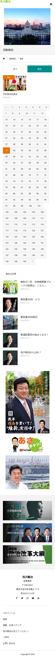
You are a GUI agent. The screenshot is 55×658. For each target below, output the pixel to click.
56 (14, 162)
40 (30, 144)
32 (14, 138)
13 (6, 119)
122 (7, 236)
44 (14, 150)
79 (6, 187)
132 (7, 249)
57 (22, 162)
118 (15, 230)
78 (45, 181)
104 (24, 212)
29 (38, 132)
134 (24, 249)
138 (15, 255)
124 (24, 236)
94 (30, 199)
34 (30, 138)
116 (42, 224)
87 (22, 193)
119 (24, 230)
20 (14, 125)
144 (24, 261)
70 (30, 175)
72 (45, 175)
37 (6, 144)
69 (22, 175)
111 (42, 218)
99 (22, 206)
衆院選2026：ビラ (30, 299)
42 (45, 144)
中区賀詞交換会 (10, 94)
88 (30, 193)
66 (45, 169)
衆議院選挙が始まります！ (35, 334)
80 (14, 187)
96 (45, 199)
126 (42, 236)
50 (14, 156)
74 (14, 181)
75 (22, 181)
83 (38, 187)
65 (38, 169)
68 (14, 175)
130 (33, 243)
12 (42, 113)
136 (42, 249)
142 (7, 261)
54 (45, 156)
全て (15, 69)
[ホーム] (4, 58)
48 (45, 150)
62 (14, 169)
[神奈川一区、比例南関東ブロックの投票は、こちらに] (10, 287)
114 (24, 224)
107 (7, 218)
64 (30, 169)
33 (22, 138)
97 (6, 206)
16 (30, 119)
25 (6, 132)
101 (39, 206)
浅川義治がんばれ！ (31, 352)
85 (6, 193)
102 (7, 212)
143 (15, 261)
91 (6, 199)
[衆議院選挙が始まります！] (10, 340)
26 (14, 132)
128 (15, 243)
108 (15, 218)
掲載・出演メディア (12, 625)
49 (6, 156)
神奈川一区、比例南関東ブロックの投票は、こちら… (36, 283)
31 (6, 138)
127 (7, 243)
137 (7, 255)
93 (22, 199)
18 (45, 119)
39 (22, 144)
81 (22, 187)
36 (45, 138)
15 (22, 119)
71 (38, 175)
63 (22, 169)
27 (22, 132)
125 (33, 236)
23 (38, 125)
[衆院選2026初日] (10, 322)
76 (30, 181)
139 (24, 255)
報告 (40, 69)
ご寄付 (6, 637)
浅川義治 (5, 1)
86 (14, 193)
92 (14, 199)
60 (45, 162)
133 (15, 249)
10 (27, 113)
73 (6, 181)
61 (6, 169)
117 (7, 230)
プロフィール (9, 613)
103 (15, 212)
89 (38, 193)
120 (33, 230)
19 (6, 125)
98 (14, 206)
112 (7, 224)
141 (42, 255)
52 (30, 156)
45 (22, 150)
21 (22, 125)
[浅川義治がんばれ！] (10, 357)
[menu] (51, 4)
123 (15, 236)
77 (38, 181)
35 (38, 138)
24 (45, 125)
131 (42, 243)
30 (45, 132)
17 (38, 119)
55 (6, 162)
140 (33, 255)
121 (42, 230)
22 (30, 125)
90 (45, 193)
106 (42, 212)
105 (33, 212)
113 (15, 224)
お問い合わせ (9, 643)
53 (38, 156)
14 (14, 119)
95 (38, 199)
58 (30, 162)
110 (33, 218)
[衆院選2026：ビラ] (10, 305)
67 (6, 175)
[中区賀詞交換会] (14, 83)
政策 (5, 619)
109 (24, 218)
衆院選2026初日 (29, 317)
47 (38, 150)
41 (38, 144)
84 (45, 187)
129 (24, 243)
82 (30, 187)
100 (30, 206)
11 (34, 113)
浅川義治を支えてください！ (16, 631)
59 (38, 162)
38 (14, 144)
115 (33, 224)
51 (22, 156)
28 (30, 132)
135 (33, 249)
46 (30, 150)
